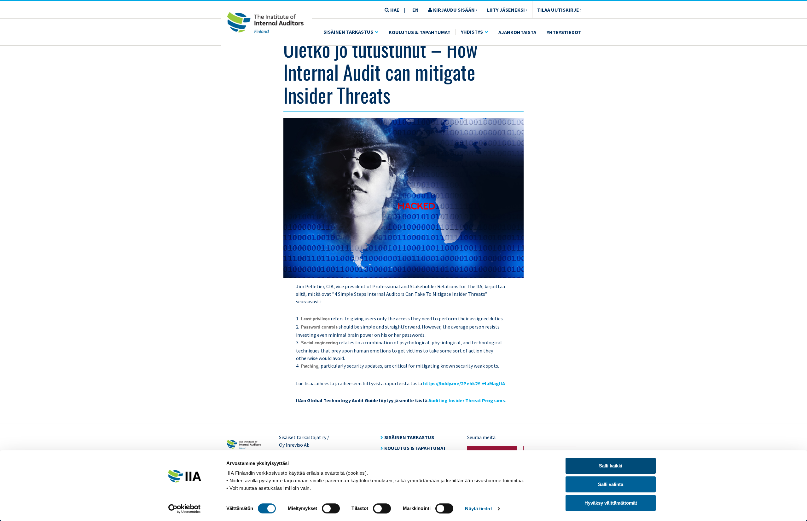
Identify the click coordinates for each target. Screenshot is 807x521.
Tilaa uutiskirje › (559, 10)
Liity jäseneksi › (507, 10)
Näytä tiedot (478, 508)
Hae (394, 10)
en (415, 10)
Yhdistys (472, 32)
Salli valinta (610, 484)
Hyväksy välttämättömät (610, 503)
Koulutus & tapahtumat (415, 448)
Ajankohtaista (517, 32)
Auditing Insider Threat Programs (466, 400)
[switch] (331, 508)
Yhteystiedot (564, 32)
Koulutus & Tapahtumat (419, 32)
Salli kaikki (610, 465)
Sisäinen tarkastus (348, 32)
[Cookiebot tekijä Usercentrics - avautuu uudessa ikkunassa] (184, 508)
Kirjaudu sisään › (454, 10)
